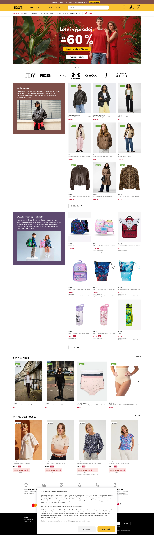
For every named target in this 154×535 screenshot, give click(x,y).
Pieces (120, 115)
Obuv (40, 13)
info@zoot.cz (27, 521)
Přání (123, 9)
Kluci (51, 7)
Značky (65, 13)
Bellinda (111, 403)
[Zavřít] (128, 2)
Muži (37, 7)
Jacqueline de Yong (74, 115)
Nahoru (149, 524)
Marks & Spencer (82, 403)
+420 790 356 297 (28, 519)
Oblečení (34, 13)
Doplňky (58, 13)
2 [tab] (78, 67)
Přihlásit (131, 9)
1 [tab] (76, 67)
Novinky (26, 13)
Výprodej (138, 415)
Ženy (31, 8)
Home (58, 7)
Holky (44, 7)
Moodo (15, 403)
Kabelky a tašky (49, 13)
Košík (138, 7)
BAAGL (70, 244)
